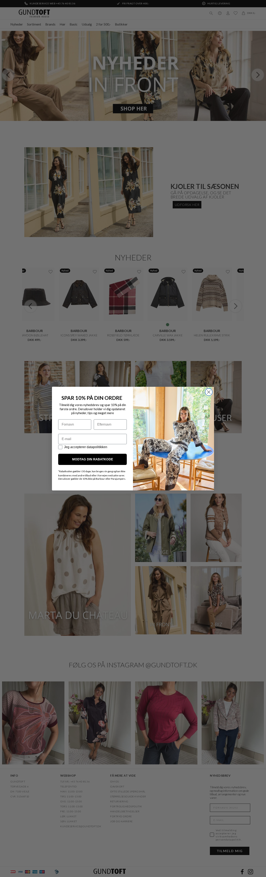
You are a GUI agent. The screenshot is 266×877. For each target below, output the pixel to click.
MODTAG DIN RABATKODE (92, 459)
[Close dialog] (208, 392)
